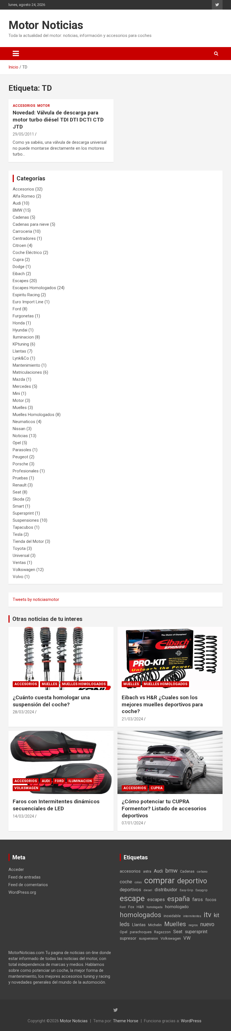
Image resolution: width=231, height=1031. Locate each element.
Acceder (16, 869)
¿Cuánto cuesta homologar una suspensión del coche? (51, 701)
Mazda (19, 379)
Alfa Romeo (24, 196)
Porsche (20, 463)
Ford (17, 308)
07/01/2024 (132, 823)
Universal (21, 555)
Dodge (19, 266)
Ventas (19, 562)
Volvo (18, 576)
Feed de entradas (24, 877)
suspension (148, 938)
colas (138, 882)
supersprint (196, 931)
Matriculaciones (27, 372)
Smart (18, 506)
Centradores (24, 238)
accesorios (130, 871)
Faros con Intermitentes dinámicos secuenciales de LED (56, 805)
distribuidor (166, 889)
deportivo (192, 881)
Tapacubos (23, 527)
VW (187, 938)
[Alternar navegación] (15, 53)
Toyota (19, 548)
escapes (156, 899)
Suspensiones (26, 520)
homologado (177, 906)
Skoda (18, 499)
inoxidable (172, 916)
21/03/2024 (132, 719)
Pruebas (20, 478)
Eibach (19, 273)
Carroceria (22, 231)
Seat (17, 492)
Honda (19, 323)
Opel (17, 442)
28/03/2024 (23, 712)
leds (125, 924)
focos (210, 899)
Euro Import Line (28, 301)
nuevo (207, 924)
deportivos (130, 889)
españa (178, 899)
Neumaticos (24, 421)
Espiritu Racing (26, 294)
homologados (140, 915)
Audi (17, 203)
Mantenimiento (26, 365)
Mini (16, 393)
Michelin (155, 925)
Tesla (18, 534)
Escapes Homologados (34, 287)
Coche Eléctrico (27, 252)
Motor (43, 106)
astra (147, 871)
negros (193, 925)
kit (216, 915)
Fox (131, 907)
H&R (140, 907)
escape (132, 898)
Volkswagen (24, 569)
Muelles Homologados (33, 414)
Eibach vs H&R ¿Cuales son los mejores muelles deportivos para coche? (162, 704)
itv (207, 915)
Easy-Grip (186, 890)
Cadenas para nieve (31, 224)
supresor (128, 938)
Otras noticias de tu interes (47, 619)
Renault (19, 485)
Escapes (20, 280)
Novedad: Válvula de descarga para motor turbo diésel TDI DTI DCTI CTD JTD (58, 119)
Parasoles (22, 449)
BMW (17, 210)
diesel (148, 890)
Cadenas (21, 217)
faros (197, 899)
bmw (171, 870)
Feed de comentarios (28, 884)
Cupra (18, 259)
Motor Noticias (45, 25)
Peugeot (20, 456)
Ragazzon (162, 932)
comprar (159, 880)
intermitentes (192, 916)
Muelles (20, 407)
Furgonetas (23, 315)
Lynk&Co (21, 358)
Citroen (19, 245)
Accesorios (24, 106)
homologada (154, 907)
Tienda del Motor (28, 541)
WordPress (191, 1020)
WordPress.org (22, 892)
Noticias (20, 435)
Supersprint (23, 513)
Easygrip (201, 890)
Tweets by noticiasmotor (36, 599)
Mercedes (22, 386)
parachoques (141, 932)
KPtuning (21, 344)
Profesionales (26, 471)
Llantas (19, 351)
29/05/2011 (23, 134)
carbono (202, 871)
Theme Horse (125, 1020)
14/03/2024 (23, 816)
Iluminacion (23, 337)
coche (126, 881)
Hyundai (20, 330)
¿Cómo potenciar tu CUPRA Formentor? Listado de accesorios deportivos (164, 808)
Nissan (19, 428)
